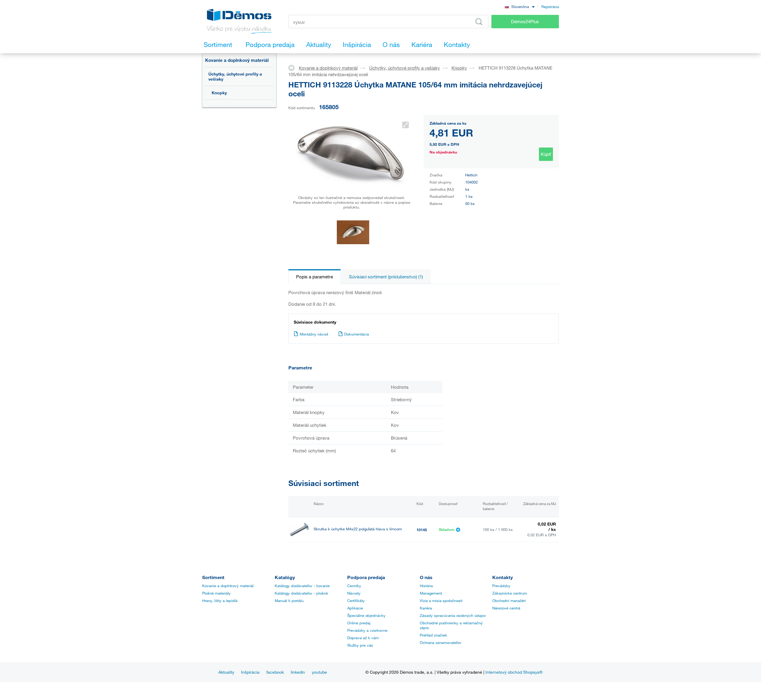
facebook (275, 672)
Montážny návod (314, 334)
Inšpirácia (250, 672)
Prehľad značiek (433, 635)
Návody (354, 593)
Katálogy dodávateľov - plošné (301, 593)
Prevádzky (501, 585)
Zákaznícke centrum (509, 593)
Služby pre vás (360, 645)
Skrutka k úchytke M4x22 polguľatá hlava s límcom (358, 529)
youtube (319, 672)
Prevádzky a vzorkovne (367, 630)
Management (431, 593)
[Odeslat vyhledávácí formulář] (479, 22)
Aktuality (226, 672)
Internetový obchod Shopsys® (514, 672)
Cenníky (354, 585)
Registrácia (550, 6)
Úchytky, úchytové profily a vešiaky (235, 76)
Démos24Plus (525, 21)
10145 (421, 529)
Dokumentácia (356, 334)
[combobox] (519, 6)
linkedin (298, 672)
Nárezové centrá (506, 608)
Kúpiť (546, 154)
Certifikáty (356, 600)
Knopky (219, 92)
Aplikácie (355, 608)
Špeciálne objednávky (366, 615)
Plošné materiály (216, 593)
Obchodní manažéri (509, 600)
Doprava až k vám (363, 637)
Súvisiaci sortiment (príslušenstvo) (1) (386, 276)
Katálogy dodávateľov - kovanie (302, 585)
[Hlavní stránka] (293, 67)
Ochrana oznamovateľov (440, 642)
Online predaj (358, 622)
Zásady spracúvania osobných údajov (453, 615)
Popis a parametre (314, 276)
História (426, 585)
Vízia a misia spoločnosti (441, 600)
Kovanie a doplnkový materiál (237, 60)
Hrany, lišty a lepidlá (220, 600)
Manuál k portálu (289, 600)
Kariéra (426, 608)
